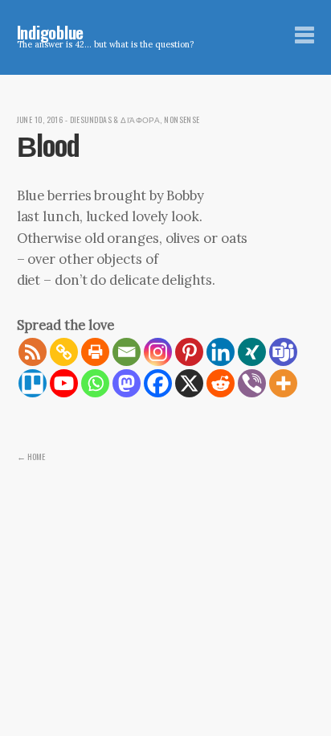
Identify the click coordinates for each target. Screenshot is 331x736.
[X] (189, 383)
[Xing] (252, 352)
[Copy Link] (64, 352)
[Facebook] (158, 383)
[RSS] (32, 352)
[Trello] (32, 383)
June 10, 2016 (40, 119)
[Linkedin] (220, 352)
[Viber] (252, 383)
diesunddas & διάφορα (115, 119)
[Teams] (283, 352)
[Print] (95, 352)
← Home (31, 456)
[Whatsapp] (95, 383)
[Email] (126, 352)
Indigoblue (50, 31)
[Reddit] (220, 383)
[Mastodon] (126, 383)
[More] (283, 383)
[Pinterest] (189, 352)
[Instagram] (158, 352)
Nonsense (182, 119)
